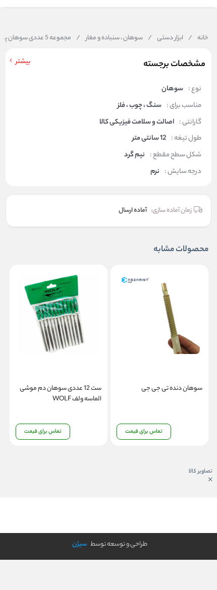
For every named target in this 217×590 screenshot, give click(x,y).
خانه (198, 38)
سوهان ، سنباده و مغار (109, 38)
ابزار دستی (165, 38)
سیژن (79, 544)
